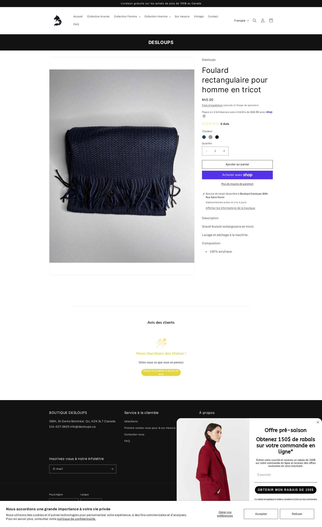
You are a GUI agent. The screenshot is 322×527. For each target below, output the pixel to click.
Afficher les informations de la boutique (230, 208)
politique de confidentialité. (76, 518)
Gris (210, 137)
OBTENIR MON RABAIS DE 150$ (286, 489)
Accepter (261, 513)
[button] (127, 16)
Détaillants (131, 421)
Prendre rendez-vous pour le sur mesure (150, 428)
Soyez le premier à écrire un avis (161, 372)
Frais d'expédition (212, 105)
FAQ (127, 441)
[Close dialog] (318, 422)
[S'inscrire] (112, 469)
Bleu (204, 137)
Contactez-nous (134, 434)
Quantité (207, 143)
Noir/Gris (217, 137)
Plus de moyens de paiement (237, 184)
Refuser (297, 513)
